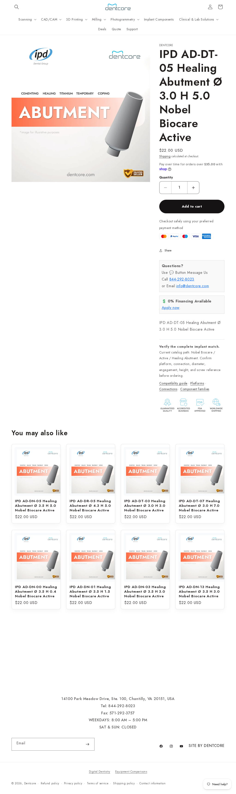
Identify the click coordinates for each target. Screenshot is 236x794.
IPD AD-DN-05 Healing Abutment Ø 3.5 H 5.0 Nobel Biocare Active (36, 506)
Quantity (166, 177)
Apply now (170, 307)
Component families (194, 389)
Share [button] (168, 250)
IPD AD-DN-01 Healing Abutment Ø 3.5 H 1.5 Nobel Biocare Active (90, 591)
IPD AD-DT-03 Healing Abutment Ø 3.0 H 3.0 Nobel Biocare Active (144, 506)
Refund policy (50, 783)
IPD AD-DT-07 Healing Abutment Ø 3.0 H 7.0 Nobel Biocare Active (199, 506)
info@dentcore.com (192, 286)
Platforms (197, 383)
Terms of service (97, 783)
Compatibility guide (173, 383)
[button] (17, 7)
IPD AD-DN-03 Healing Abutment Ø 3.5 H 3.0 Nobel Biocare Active (145, 591)
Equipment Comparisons (131, 772)
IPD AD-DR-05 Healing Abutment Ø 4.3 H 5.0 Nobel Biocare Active (90, 506)
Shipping (165, 156)
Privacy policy (73, 783)
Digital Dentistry (99, 772)
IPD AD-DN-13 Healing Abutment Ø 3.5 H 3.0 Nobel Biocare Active (199, 591)
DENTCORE (214, 745)
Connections (168, 389)
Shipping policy (124, 783)
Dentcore (30, 783)
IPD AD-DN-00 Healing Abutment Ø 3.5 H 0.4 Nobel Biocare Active (36, 591)
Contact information (152, 783)
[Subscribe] (87, 744)
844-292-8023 (181, 279)
